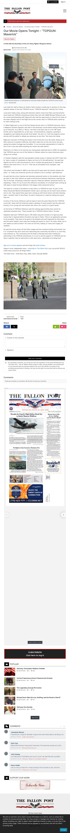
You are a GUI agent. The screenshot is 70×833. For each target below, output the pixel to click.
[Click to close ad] (56, 395)
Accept (63, 830)
